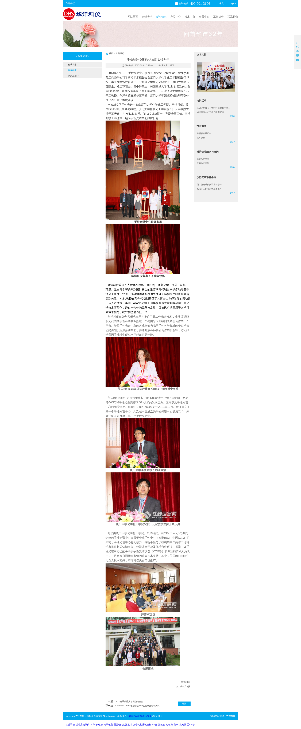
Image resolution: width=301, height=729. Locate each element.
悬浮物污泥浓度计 (123, 724)
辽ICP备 (191, 724)
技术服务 (201, 137)
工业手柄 (70, 724)
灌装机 (161, 724)
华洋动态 (120, 53)
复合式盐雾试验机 (142, 724)
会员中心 (204, 16)
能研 (176, 724)
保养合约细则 (203, 163)
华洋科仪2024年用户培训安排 (210, 112)
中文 (221, 3)
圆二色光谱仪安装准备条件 (209, 184)
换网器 (182, 724)
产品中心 (175, 16)
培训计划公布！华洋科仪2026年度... (213, 108)
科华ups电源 (96, 724)
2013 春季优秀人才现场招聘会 (129, 701)
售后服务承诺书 (204, 133)
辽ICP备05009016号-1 (140, 716)
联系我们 (232, 16)
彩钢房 (169, 724)
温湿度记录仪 (82, 724)
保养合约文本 (203, 159)
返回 (184, 703)
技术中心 (190, 16)
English (232, 3)
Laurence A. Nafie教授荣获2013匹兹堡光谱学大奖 (137, 705)
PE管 (154, 724)
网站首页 (133, 16)
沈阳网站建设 (217, 716)
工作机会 (218, 16)
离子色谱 (108, 724)
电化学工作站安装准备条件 (209, 189)
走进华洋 (147, 16)
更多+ (232, 116)
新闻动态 (161, 16)
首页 (111, 53)
